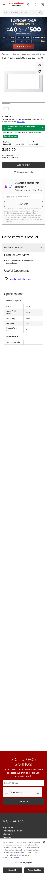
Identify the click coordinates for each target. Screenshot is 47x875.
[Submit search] (40, 12)
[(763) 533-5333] (35, 4)
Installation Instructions (20, 279)
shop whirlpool (23, 46)
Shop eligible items (10, 136)
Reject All (12, 870)
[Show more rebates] (43, 143)
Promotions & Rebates (13, 831)
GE (13, 155)
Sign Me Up (23, 801)
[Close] (44, 842)
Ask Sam (23, 204)
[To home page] (16, 4)
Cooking (16, 54)
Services (7, 837)
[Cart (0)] (43, 4)
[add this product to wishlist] (40, 71)
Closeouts (7, 834)
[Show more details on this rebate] (42, 128)
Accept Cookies (34, 870)
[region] (23, 856)
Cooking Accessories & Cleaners (34, 54)
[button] (4, 4)
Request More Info (25, 172)
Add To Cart (23, 165)
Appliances (6, 54)
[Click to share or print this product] (40, 65)
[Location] (28, 4)
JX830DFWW (13, 158)
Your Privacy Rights (23, 863)
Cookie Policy (13, 857)
